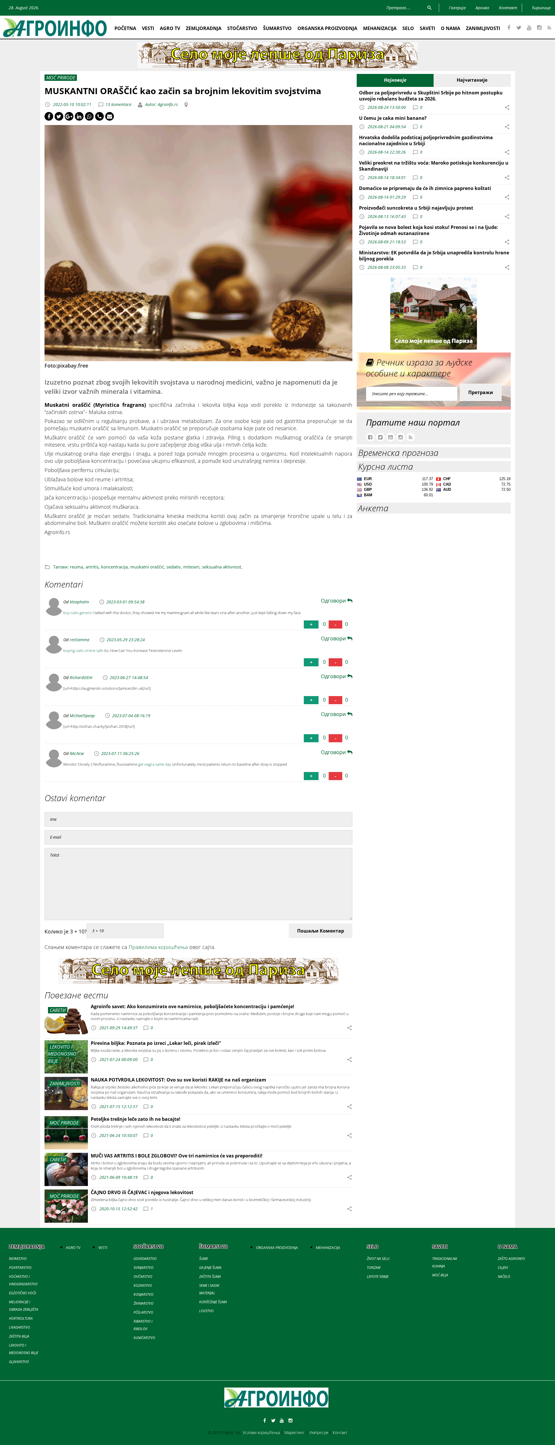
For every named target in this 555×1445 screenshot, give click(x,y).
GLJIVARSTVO (19, 1361)
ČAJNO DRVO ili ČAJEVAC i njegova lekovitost (142, 1192)
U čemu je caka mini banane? (393, 118)
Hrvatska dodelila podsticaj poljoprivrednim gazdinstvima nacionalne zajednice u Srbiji (426, 140)
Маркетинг (294, 1432)
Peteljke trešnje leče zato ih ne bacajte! (135, 1119)
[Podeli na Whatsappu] (89, 116)
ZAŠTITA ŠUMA (210, 1276)
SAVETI (427, 28)
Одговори (334, 600)
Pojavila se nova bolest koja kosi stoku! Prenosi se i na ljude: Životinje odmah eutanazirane (428, 230)
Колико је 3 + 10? (66, 931)
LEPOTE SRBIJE (377, 1276)
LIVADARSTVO (19, 1327)
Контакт (340, 1432)
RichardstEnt (81, 677)
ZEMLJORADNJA (203, 28)
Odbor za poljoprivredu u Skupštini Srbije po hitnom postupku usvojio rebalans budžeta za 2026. (431, 96)
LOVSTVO (206, 1310)
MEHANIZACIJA (380, 28)
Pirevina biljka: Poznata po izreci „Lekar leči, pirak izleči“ (156, 1043)
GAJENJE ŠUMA (210, 1267)
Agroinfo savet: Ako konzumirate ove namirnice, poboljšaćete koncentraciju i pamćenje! (192, 1006)
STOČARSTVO (242, 28)
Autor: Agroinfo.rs (161, 104)
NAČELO (504, 1276)
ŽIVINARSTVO (143, 1303)
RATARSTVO (18, 1258)
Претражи (480, 392)
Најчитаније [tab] (472, 80)
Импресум (318, 1432)
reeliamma (79, 639)
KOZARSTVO (143, 1285)
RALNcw (77, 753)
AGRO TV (170, 28)
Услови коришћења (261, 1432)
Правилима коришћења (158, 947)
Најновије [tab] (395, 80)
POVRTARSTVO (20, 1267)
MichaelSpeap (82, 715)
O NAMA (450, 28)
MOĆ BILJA (440, 1275)
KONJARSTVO (143, 1294)
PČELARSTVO (143, 1312)
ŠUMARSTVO (277, 28)
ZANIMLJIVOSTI (483, 28)
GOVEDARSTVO (145, 1258)
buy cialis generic (77, 612)
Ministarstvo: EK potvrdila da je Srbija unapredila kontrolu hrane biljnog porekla (434, 255)
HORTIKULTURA (21, 1318)
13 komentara (118, 104)
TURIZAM (373, 1267)
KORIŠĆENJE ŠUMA (213, 1301)
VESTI (148, 28)
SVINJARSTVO (143, 1267)
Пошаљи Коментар (320, 931)
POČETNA (125, 28)
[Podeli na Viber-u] (99, 116)
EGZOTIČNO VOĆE (22, 1293)
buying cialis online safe (83, 650)
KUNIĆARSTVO (144, 1337)
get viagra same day (154, 764)
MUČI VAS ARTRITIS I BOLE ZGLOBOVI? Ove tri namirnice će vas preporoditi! (176, 1156)
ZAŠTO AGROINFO (511, 1258)
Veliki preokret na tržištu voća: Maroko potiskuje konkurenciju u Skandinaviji (433, 166)
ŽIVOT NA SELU (378, 1258)
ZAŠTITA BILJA (19, 1336)
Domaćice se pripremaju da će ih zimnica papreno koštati (425, 188)
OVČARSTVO (143, 1276)
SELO (408, 28)
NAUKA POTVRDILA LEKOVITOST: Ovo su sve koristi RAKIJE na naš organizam (178, 1080)
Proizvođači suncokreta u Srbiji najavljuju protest (416, 208)
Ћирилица (541, 7)
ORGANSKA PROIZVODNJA (327, 28)
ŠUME (203, 1258)
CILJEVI (503, 1267)
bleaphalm (79, 602)
